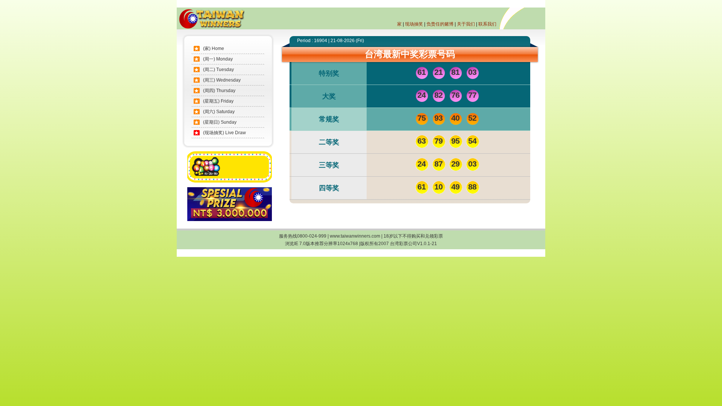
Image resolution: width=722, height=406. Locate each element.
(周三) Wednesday (222, 80)
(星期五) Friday (218, 101)
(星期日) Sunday (220, 122)
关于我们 (466, 24)
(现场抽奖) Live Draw (224, 132)
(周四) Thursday (219, 90)
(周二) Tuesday (218, 69)
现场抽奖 (414, 24)
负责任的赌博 (440, 24)
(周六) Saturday (219, 111)
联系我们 (487, 24)
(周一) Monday (218, 59)
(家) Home (213, 48)
